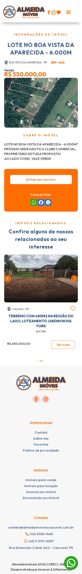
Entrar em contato (41, 179)
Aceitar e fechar (41, 563)
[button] (68, 11)
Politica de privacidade (41, 450)
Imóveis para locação (41, 486)
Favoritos (41, 444)
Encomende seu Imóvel (41, 498)
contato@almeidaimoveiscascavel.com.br (41, 527)
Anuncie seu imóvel (41, 492)
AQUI (47, 553)
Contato (41, 432)
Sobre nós (41, 438)
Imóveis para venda (41, 480)
